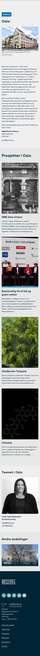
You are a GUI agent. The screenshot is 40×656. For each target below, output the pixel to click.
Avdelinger (6, 629)
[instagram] (19, 595)
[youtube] (24, 595)
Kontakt (4, 646)
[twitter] (4, 595)
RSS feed (5, 638)
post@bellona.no (15, 604)
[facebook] (14, 595)
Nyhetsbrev (6, 642)
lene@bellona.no (8, 523)
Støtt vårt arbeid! (8, 625)
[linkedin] (9, 595)
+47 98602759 (7, 526)
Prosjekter (5, 634)
